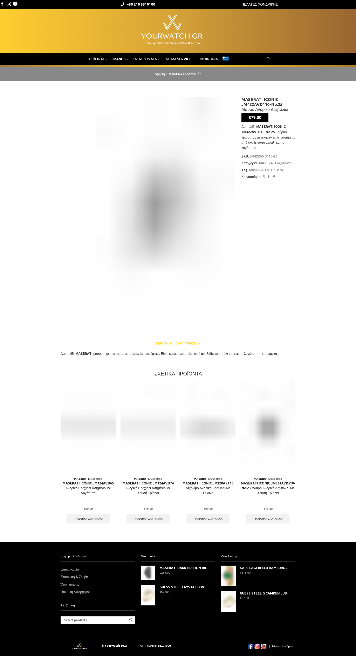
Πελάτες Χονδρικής (283, 646)
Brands (118, 59)
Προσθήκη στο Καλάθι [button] (88, 518)
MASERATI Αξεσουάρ (185, 74)
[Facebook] (2, 4)
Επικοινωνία (207, 59)
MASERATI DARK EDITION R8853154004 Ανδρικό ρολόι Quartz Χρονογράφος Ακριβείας (184, 568)
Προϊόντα (95, 59)
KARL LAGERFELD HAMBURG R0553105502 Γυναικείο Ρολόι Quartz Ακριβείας (265, 568)
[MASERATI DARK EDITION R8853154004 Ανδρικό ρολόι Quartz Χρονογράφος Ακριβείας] (148, 573)
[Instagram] (9, 4)
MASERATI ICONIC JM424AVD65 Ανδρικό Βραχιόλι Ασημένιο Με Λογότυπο (88, 488)
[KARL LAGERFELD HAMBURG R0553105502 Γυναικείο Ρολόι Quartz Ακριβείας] (228, 576)
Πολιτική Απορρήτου (76, 592)
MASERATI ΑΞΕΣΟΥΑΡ (266, 170)
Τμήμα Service (177, 59)
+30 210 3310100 (141, 4)
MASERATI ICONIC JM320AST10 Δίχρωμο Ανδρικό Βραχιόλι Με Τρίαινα (208, 488)
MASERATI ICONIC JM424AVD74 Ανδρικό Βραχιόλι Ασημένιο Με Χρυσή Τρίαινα (148, 488)
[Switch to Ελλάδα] (225, 59)
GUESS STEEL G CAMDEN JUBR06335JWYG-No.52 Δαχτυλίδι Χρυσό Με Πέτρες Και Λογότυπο (265, 593)
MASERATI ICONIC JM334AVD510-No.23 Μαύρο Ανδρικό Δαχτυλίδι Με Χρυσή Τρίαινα (268, 488)
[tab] (164, 344)
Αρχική (160, 74)
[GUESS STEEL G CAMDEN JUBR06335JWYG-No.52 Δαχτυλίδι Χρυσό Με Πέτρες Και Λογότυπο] (228, 601)
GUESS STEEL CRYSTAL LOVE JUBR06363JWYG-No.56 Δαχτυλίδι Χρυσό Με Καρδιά (184, 587)
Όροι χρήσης (70, 584)
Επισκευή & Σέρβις (75, 577)
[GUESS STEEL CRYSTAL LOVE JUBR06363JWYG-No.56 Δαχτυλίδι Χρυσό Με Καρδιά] (148, 595)
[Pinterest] (273, 176)
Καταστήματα (144, 59)
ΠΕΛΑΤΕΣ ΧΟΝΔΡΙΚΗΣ (259, 4)
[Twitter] (15, 4)
